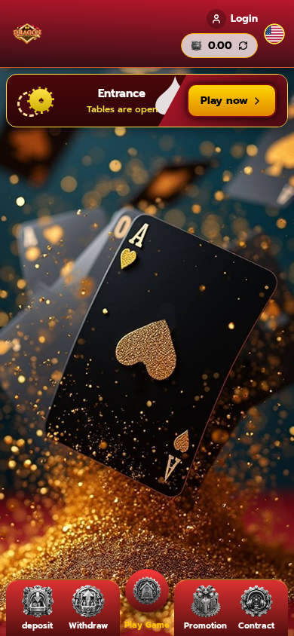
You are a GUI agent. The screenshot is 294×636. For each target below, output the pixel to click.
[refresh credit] (243, 45)
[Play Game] (147, 591)
